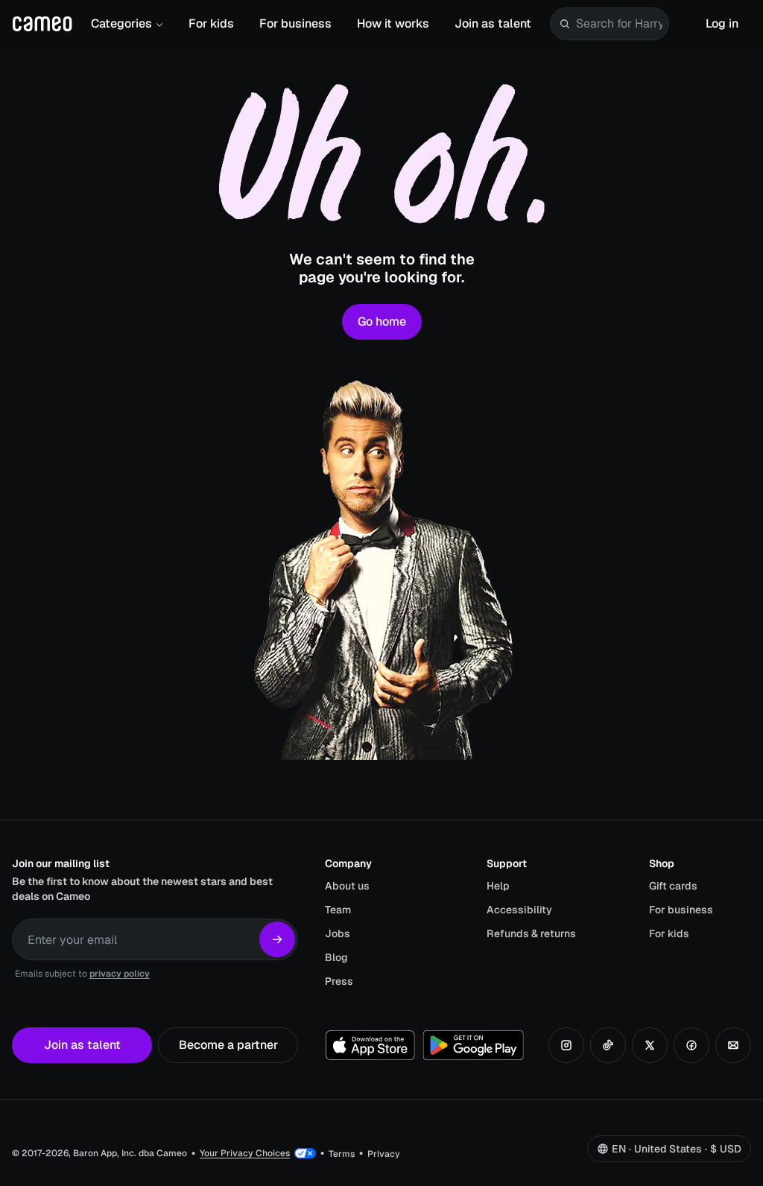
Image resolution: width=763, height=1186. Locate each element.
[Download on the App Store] (370, 1045)
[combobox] (619, 23)
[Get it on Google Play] (473, 1045)
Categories (121, 23)
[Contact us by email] (733, 1045)
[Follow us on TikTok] (608, 1045)
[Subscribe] (277, 939)
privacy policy (119, 974)
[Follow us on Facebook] (691, 1045)
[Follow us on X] (650, 1045)
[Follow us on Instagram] (566, 1045)
